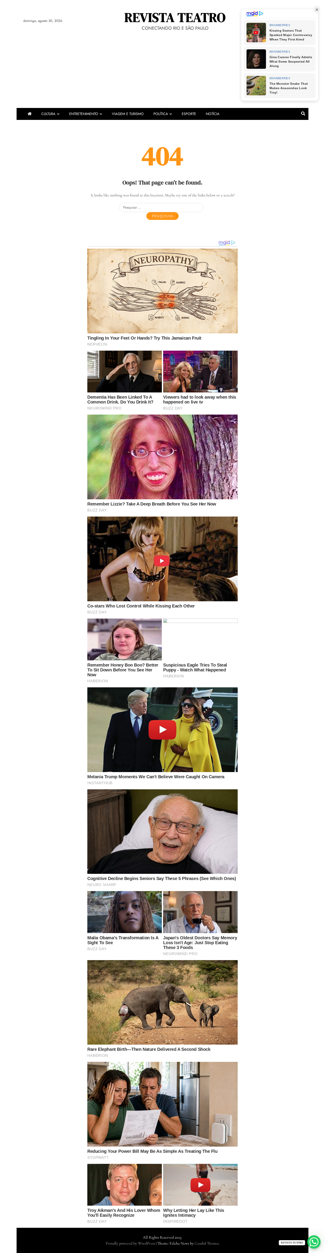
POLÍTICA (160, 113)
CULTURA (48, 113)
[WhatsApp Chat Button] (314, 1242)
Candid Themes (207, 1243)
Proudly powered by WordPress (131, 1243)
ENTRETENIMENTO (83, 113)
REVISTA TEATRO (175, 17)
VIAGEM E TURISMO (128, 113)
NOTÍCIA (213, 113)
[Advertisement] (162, 75)
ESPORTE (189, 113)
